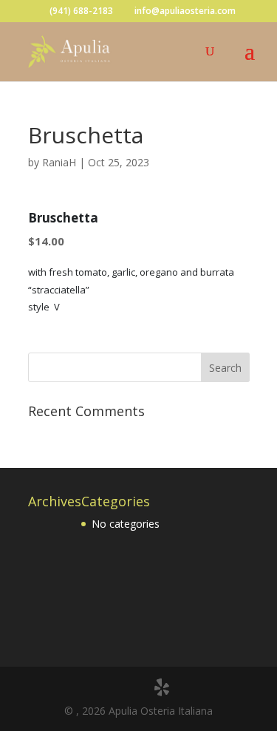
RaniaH (59, 162)
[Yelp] (162, 687)
